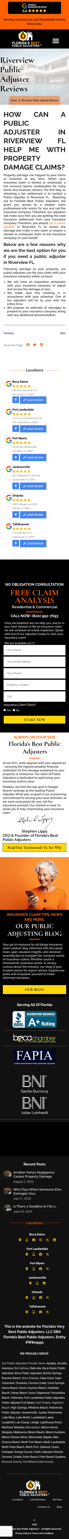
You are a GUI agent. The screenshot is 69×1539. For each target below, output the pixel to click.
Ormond (7, 1456)
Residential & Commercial (34, 607)
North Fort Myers (31, 1442)
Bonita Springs (52, 1373)
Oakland (45, 1447)
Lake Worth (23, 1417)
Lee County (22, 1422)
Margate (7, 1432)
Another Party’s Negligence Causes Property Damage (33, 1174)
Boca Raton (20, 381)
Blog (59, 1507)
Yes (9, 710)
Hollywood (55, 1407)
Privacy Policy (22, 1533)
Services (57, 1499)
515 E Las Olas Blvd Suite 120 (27, 418)
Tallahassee (20, 524)
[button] (28, 345)
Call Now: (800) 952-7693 (34, 616)
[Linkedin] (54, 1240)
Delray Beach (19, 1393)
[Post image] (8, 1174)
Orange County (23, 1452)
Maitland (7, 1427)
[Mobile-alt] (27, 1240)
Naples (47, 1437)
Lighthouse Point (50, 1422)
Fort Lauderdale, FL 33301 (25, 422)
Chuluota (21, 1383)
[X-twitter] (48, 1240)
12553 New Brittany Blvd (24, 447)
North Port (32, 1447)
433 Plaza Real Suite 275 (24, 390)
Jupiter (42, 1412)
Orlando (17, 495)
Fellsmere (17, 1397)
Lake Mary (8, 1417)
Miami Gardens (55, 1432)
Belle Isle (35, 1368)
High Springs (19, 1407)
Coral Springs (55, 1383)
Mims (23, 1437)
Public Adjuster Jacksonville (19, 1412)
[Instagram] (41, 1240)
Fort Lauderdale (23, 409)
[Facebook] (34, 1240)
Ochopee (7, 1452)
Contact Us (44, 1507)
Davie (22, 1388)
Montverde (35, 1437)
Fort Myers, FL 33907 (22, 451)
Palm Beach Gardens (52, 1456)
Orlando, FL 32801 (21, 508)
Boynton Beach (11, 1378)
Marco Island (49, 1427)
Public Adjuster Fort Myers (18, 1402)
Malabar (19, 1427)
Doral (31, 1393)
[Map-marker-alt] (20, 1240)
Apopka (51, 1363)
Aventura (7, 1368)
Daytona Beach (36, 1388)
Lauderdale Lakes (42, 1417)
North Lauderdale (54, 1442)
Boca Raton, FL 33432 (23, 394)
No (17, 710)
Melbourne (20, 1432)
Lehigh (34, 1422)
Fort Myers (19, 438)
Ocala (55, 1447)
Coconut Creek (37, 1383)
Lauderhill (8, 1422)
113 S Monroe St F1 (22, 533)
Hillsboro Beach (38, 1407)
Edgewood (43, 1393)
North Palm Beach (13, 1447)
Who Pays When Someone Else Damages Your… (37, 1191)
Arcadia (62, 1363)
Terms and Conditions (43, 1533)
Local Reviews (38, 1499)
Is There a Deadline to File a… (35, 1206)
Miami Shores (10, 1437)
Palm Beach (30, 1456)
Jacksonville (21, 467)
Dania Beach (10, 1388)
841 (14, 475)
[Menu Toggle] (55, 40)
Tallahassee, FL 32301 (23, 537)
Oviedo (17, 1456)
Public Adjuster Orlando (48, 1452)
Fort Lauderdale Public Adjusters (44, 1397)
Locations (17, 1499)
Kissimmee (55, 1412)
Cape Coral (47, 1378)
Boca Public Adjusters (28, 1373)
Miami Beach (36, 1432)
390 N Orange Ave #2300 (24, 504)
